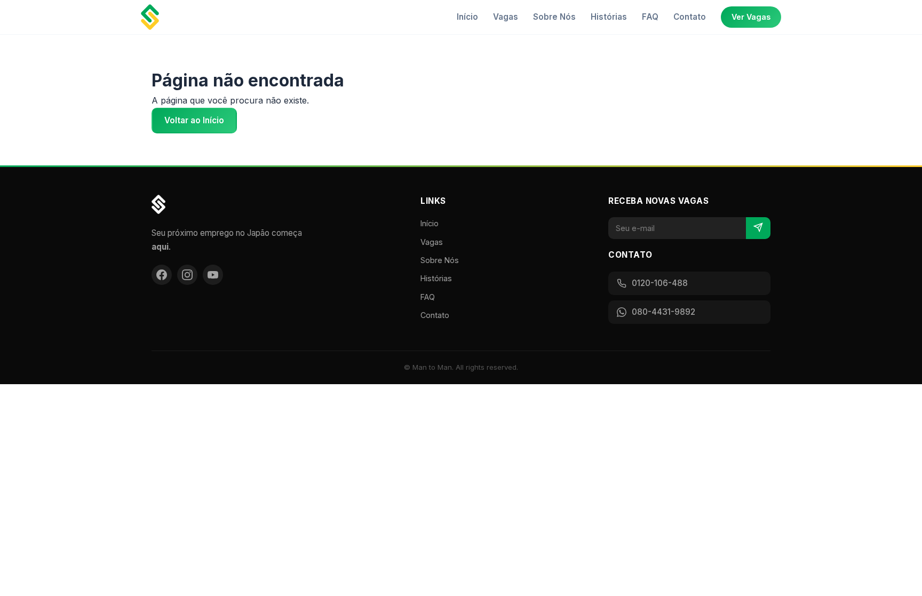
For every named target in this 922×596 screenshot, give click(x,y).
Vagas (505, 17)
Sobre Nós (554, 17)
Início (467, 17)
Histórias (609, 17)
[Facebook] (162, 275)
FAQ (650, 17)
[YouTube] (213, 275)
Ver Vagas (751, 16)
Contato (689, 17)
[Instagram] (187, 275)
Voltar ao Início (194, 120)
